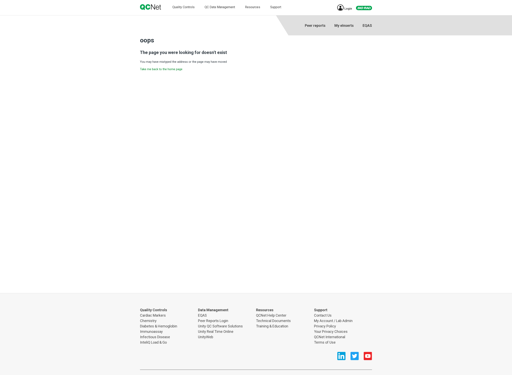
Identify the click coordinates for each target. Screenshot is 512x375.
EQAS (367, 25)
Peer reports (315, 25)
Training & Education (272, 326)
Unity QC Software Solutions (220, 326)
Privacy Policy (325, 326)
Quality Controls (183, 7)
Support (275, 7)
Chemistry (148, 321)
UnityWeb (205, 337)
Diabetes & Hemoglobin (158, 326)
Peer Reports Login (213, 321)
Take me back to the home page (161, 69)
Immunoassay (151, 331)
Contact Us (323, 315)
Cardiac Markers (153, 315)
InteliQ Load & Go (153, 342)
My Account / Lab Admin (333, 321)
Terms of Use (325, 342)
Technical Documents (273, 321)
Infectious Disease (155, 337)
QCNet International (329, 337)
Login (348, 8)
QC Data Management (220, 7)
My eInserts (344, 25)
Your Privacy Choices (331, 331)
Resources (252, 7)
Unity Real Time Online (215, 331)
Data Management (213, 310)
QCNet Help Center (271, 315)
